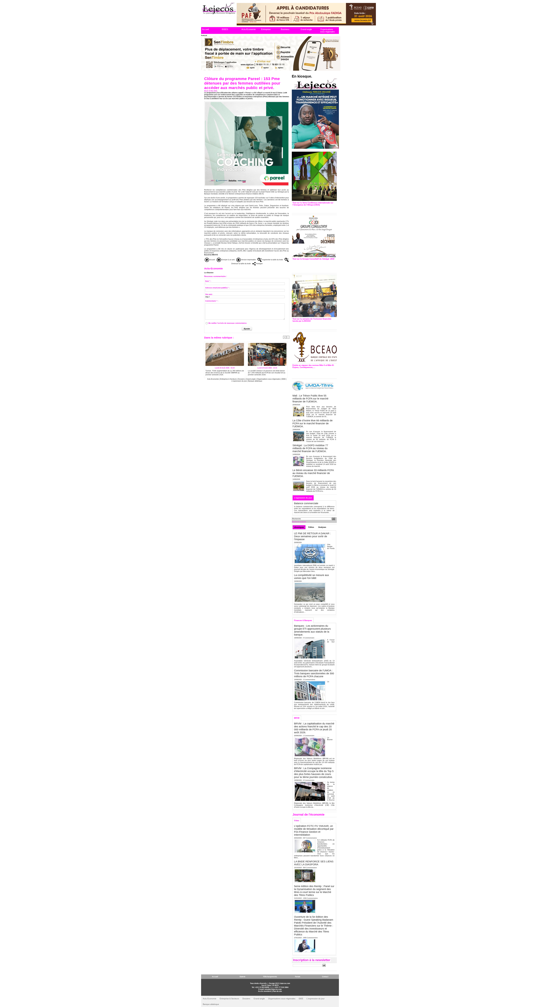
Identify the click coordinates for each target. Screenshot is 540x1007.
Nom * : (208, 281)
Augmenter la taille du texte (272, 260)
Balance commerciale (306, 503)
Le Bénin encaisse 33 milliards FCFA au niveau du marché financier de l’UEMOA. (313, 473)
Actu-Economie (248, 29)
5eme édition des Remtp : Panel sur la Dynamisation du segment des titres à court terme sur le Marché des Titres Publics (314, 890)
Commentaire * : (211, 301)
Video (296, 821)
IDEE (284, 379)
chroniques (299, 527)
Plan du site (277, 991)
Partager (259, 264)
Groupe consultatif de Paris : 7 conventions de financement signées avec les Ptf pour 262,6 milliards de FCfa (312, 266)
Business (285, 29)
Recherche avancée (299, 522)
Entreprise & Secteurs (228, 379)
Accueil (205, 29)
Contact (325, 977)
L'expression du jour (239, 381)
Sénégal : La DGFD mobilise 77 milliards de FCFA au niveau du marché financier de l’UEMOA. (310, 448)
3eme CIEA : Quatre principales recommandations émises (310, 209)
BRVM (296, 718)
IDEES (225, 29)
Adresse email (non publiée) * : (217, 288)
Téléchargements (270, 977)
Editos (311, 527)
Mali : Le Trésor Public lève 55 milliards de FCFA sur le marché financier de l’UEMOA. (310, 398)
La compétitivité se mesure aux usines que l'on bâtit (311, 576)
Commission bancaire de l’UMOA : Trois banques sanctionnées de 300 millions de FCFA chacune (314, 673)
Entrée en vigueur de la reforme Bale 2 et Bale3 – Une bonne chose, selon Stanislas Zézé (314, 372)
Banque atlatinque (255, 381)
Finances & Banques (303, 620)
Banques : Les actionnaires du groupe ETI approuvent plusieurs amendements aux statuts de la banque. (312, 630)
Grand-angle (306, 29)
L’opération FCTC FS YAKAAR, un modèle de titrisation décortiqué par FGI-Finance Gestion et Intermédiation (314, 830)
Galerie (242, 977)
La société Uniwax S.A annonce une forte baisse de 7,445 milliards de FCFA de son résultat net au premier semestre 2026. (266, 373)
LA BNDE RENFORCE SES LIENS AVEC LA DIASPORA (313, 863)
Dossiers (241, 379)
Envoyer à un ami (228, 260)
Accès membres (264, 991)
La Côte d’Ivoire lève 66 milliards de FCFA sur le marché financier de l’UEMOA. (312, 423)
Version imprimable (248, 260)
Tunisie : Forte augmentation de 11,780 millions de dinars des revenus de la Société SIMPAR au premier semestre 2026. (224, 373)
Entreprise (266, 29)
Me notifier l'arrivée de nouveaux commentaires (227, 323)
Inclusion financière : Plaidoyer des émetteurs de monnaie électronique (312, 325)
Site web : (209, 294)
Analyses (322, 527)
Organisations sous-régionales (327, 30)
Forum (297, 977)
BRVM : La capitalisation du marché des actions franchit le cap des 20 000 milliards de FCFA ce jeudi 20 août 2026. (314, 728)
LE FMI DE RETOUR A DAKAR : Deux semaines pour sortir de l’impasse (312, 536)
